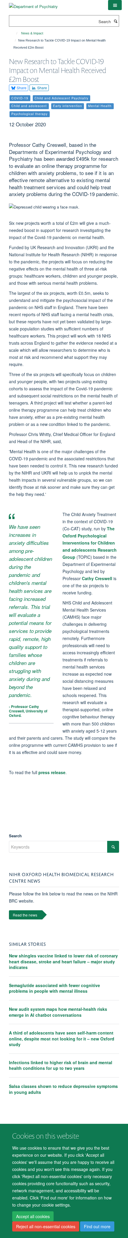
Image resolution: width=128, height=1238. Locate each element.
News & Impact (32, 33)
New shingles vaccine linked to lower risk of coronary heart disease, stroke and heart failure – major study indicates (63, 961)
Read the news (25, 914)
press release (51, 772)
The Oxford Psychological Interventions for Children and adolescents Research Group (90, 543)
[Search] (115, 21)
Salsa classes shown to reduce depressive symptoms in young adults (63, 1089)
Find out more (97, 1226)
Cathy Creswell (97, 578)
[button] (115, 5)
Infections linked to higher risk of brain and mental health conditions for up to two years (60, 1065)
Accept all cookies (33, 1216)
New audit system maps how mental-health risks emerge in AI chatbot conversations (58, 1012)
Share (21, 87)
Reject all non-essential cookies (45, 1226)
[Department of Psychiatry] (33, 4)
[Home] (14, 33)
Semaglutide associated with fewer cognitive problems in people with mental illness (54, 988)
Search (15, 835)
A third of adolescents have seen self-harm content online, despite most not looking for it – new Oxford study (61, 1038)
